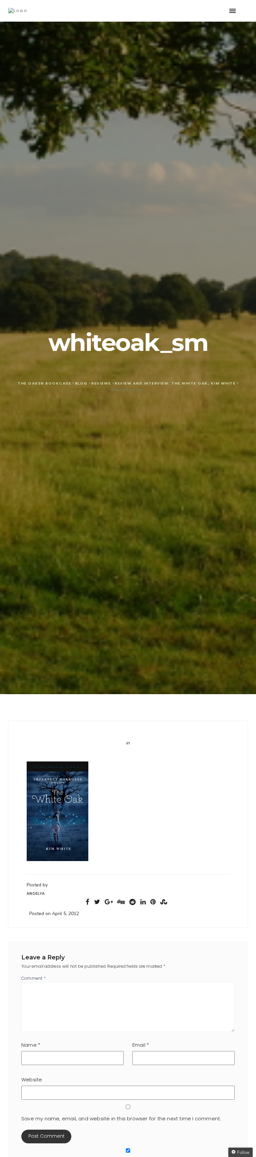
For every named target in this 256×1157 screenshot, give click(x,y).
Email (140, 1044)
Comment (33, 978)
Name (30, 1044)
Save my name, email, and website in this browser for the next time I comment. (121, 1118)
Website (31, 1079)
